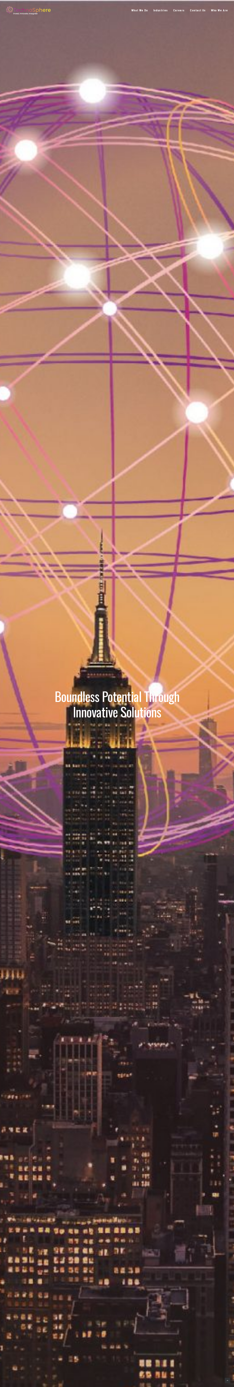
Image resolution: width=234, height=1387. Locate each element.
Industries (160, 10)
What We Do (139, 10)
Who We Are (219, 10)
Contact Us (198, 10)
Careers (179, 10)
